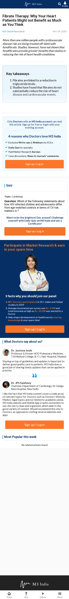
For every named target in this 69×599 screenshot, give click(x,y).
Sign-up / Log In (34, 163)
